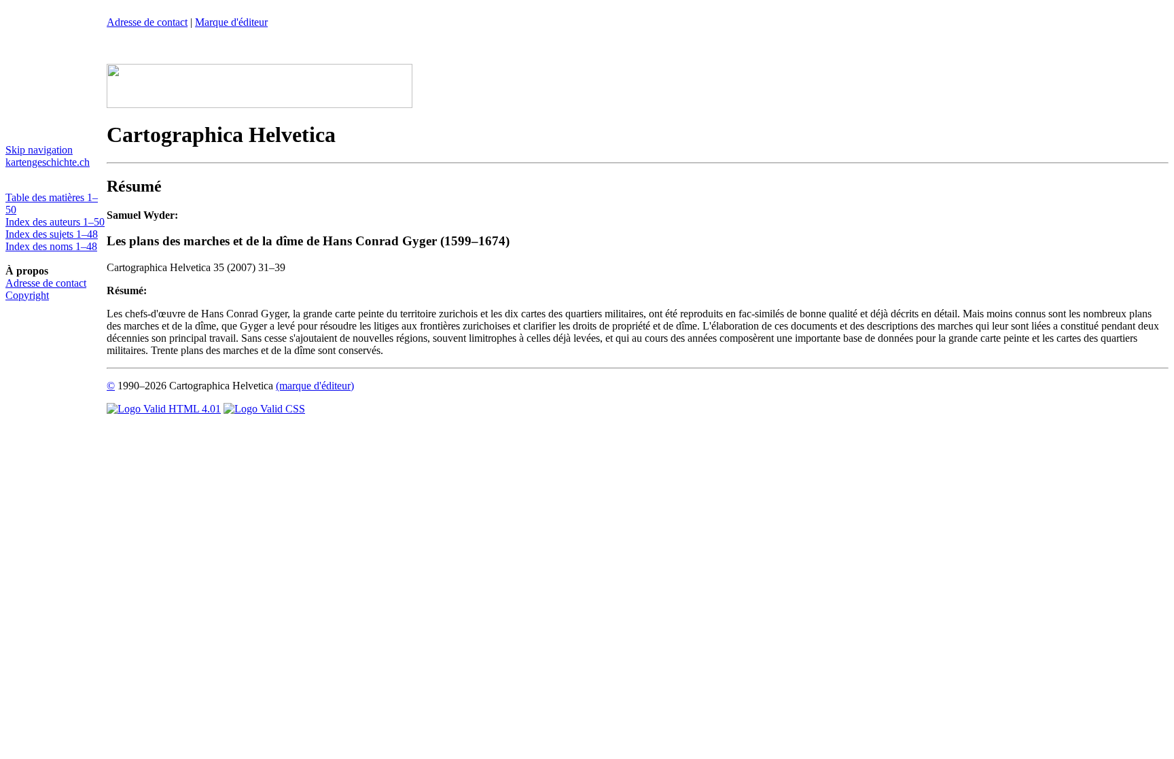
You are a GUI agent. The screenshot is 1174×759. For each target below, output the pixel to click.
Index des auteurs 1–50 (55, 222)
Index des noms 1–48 (51, 246)
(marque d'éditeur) (315, 385)
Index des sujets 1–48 (51, 234)
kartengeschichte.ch (47, 162)
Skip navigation (39, 150)
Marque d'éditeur (231, 22)
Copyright (27, 295)
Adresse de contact (45, 283)
